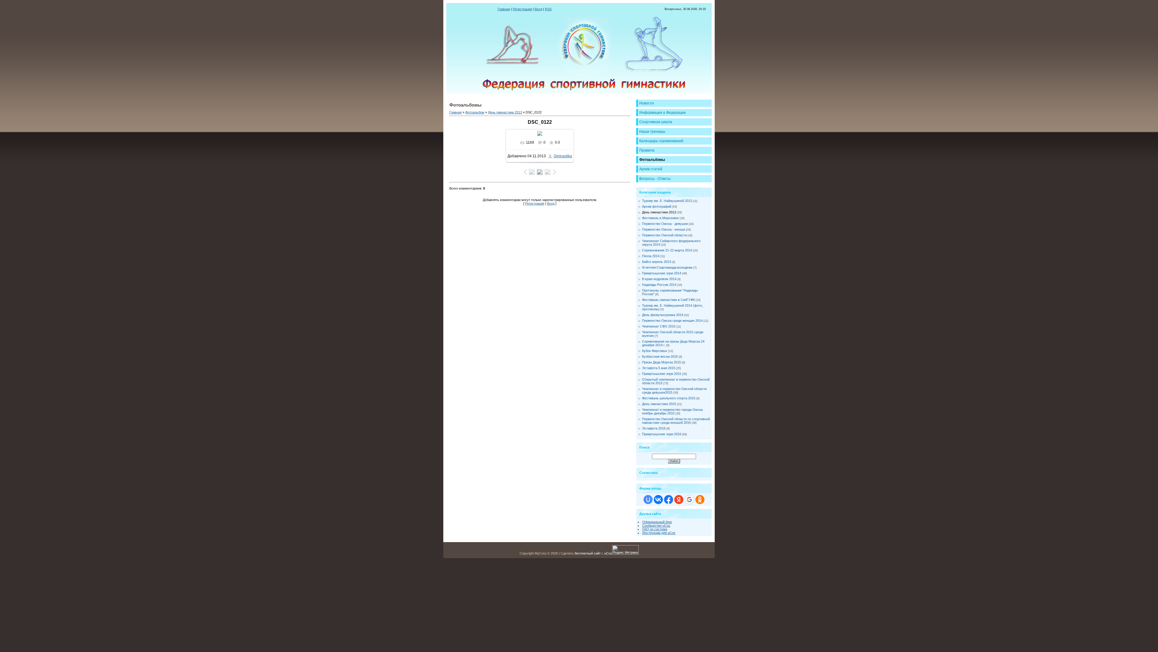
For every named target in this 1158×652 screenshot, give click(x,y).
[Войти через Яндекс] (678, 499)
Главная (504, 9)
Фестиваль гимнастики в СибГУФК (668, 300)
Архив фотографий (656, 206)
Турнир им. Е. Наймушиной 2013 (667, 201)
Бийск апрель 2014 (656, 262)
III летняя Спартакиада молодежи (667, 267)
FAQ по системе (654, 529)
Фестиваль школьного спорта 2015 (668, 398)
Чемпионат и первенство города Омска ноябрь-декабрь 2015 (672, 411)
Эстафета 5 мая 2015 (658, 368)
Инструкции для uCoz (659, 533)
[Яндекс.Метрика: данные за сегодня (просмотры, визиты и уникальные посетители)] (625, 550)
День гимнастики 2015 (659, 404)
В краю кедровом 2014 (659, 279)
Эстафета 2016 (654, 428)
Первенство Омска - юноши (663, 229)
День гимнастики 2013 (505, 112)
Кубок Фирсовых (654, 351)
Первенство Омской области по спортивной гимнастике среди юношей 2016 (676, 420)
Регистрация (522, 9)
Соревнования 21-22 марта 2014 (667, 250)
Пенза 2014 (651, 256)
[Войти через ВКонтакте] (658, 499)
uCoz (608, 553)
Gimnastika (563, 156)
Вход (538, 9)
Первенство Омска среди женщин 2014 (672, 320)
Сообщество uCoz (656, 525)
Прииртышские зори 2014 (661, 273)
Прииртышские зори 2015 (661, 374)
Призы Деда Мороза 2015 (661, 362)
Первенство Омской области (664, 235)
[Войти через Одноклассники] (699, 499)
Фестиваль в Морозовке (660, 218)
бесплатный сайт (587, 553)
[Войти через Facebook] (668, 499)
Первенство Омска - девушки (665, 223)
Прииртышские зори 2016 (661, 434)
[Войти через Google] (689, 499)
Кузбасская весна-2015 (660, 356)
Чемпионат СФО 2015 (659, 326)
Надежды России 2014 (659, 284)
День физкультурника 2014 (662, 315)
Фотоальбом (474, 112)
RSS (548, 9)
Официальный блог (657, 522)
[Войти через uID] (648, 499)
